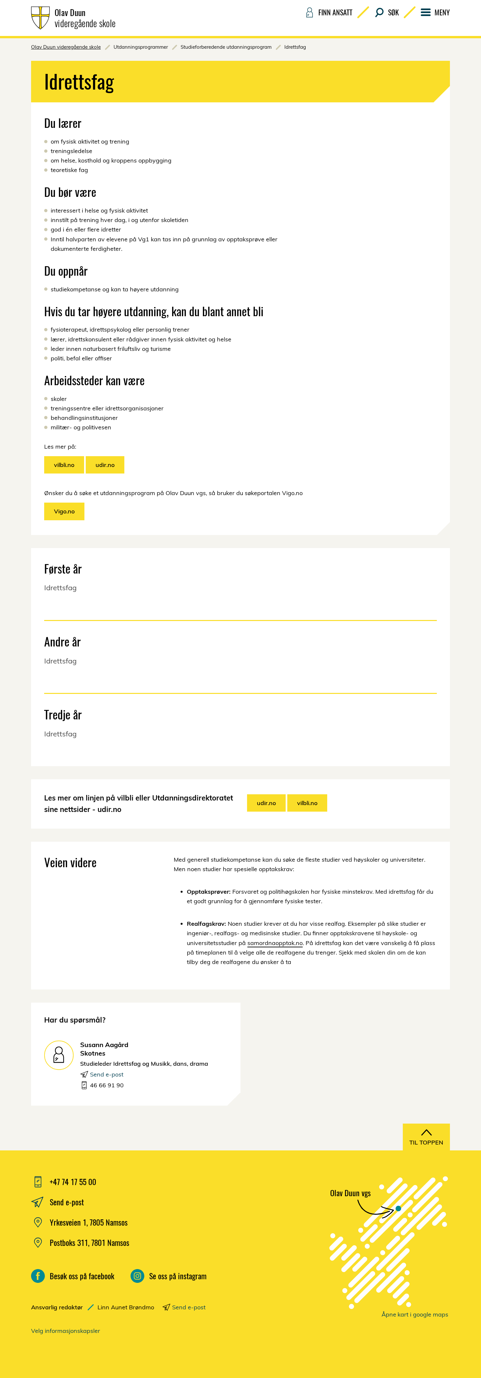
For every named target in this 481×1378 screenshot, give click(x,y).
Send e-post (106, 1074)
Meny (442, 12)
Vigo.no (64, 511)
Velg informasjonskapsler (65, 1331)
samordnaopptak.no (275, 943)
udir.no (105, 465)
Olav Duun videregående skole (66, 47)
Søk (393, 12)
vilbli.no (64, 465)
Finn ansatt (335, 12)
